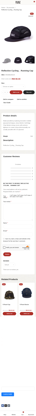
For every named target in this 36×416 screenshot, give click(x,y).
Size (2, 83)
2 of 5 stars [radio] (20, 195)
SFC (2, 371)
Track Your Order (24, 371)
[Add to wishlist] (16, 284)
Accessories (11, 7)
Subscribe (7, 394)
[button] (9, 313)
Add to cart (16, 92)
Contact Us (22, 364)
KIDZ (2, 361)
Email (5, 231)
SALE (3, 355)
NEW (2, 358)
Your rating (5, 196)
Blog (20, 361)
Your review (7, 201)
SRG (2, 367)
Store (20, 358)
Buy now (28, 92)
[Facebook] (2, 405)
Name (5, 223)
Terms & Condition (24, 374)
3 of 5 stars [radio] (27, 195)
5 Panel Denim (24, 304)
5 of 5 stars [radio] (19, 196)
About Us (21, 355)
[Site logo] (18, 2)
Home (3, 7)
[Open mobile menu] (2, 2)
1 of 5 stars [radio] (13, 195)
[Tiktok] (8, 405)
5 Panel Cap (6, 304)
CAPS (3, 364)
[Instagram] (5, 405)
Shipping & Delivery (24, 367)
